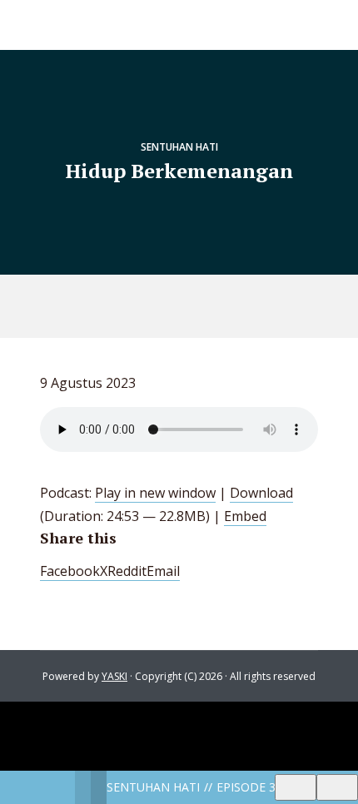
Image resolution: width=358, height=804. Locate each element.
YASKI (114, 676)
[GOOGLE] (201, 306)
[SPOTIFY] (162, 306)
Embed (245, 516)
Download (261, 493)
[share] (337, 787)
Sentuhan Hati (179, 147)
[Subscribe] (295, 787)
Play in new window (155, 493)
